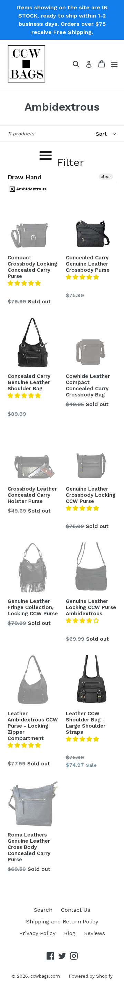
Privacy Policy (37, 933)
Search (43, 910)
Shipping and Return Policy (62, 921)
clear (106, 176)
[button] (25, 283)
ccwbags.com (45, 976)
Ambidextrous (30, 189)
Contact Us (75, 910)
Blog (69, 933)
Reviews (94, 933)
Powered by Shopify (91, 976)
